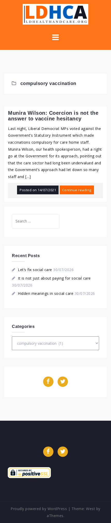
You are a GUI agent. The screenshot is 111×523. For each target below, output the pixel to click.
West (90, 508)
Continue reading (76, 190)
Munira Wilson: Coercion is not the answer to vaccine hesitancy (53, 115)
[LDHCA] (55, 13)
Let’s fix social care (35, 269)
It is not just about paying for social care (54, 278)
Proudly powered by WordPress (39, 508)
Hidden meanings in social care (45, 293)
